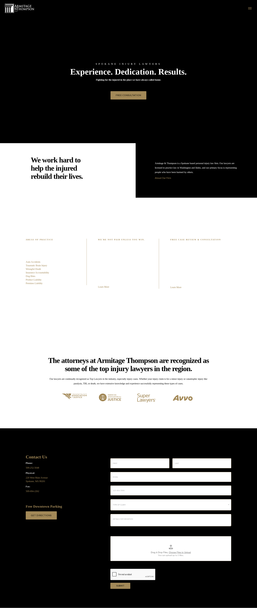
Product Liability (33, 279)
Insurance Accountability (37, 272)
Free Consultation (128, 95)
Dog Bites (30, 276)
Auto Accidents (33, 262)
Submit (120, 585)
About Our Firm (163, 177)
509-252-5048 (32, 467)
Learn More (103, 287)
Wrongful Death (33, 269)
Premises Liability (34, 283)
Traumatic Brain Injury (36, 265)
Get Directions (41, 515)
